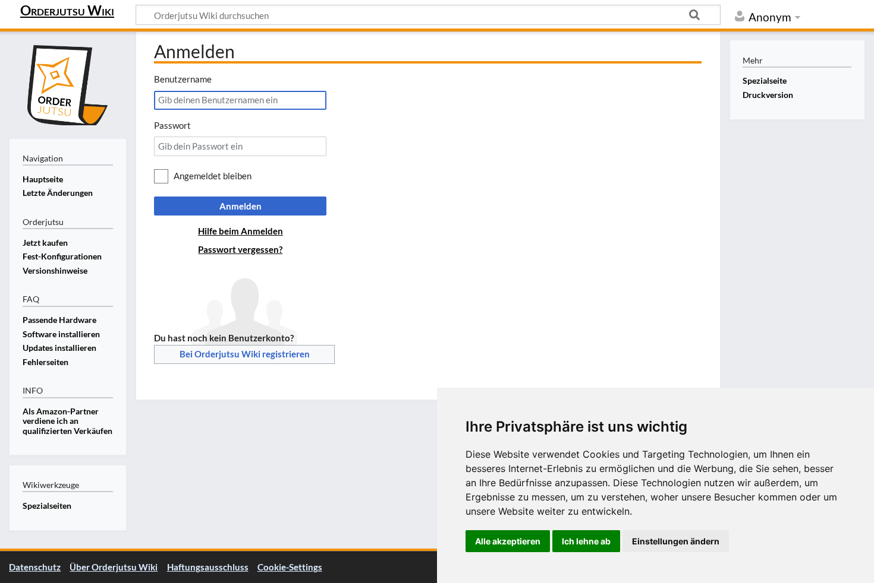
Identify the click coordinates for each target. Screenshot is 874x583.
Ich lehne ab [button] (586, 541)
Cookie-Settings (289, 567)
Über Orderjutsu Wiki (114, 567)
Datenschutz (35, 567)
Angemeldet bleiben (212, 175)
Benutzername (183, 79)
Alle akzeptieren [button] (507, 541)
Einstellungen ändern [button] (675, 541)
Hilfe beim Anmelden (240, 231)
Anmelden (240, 206)
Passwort (172, 125)
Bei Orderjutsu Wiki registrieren (245, 353)
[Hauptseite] (68, 83)
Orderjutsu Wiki (67, 10)
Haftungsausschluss (208, 567)
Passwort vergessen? (240, 249)
